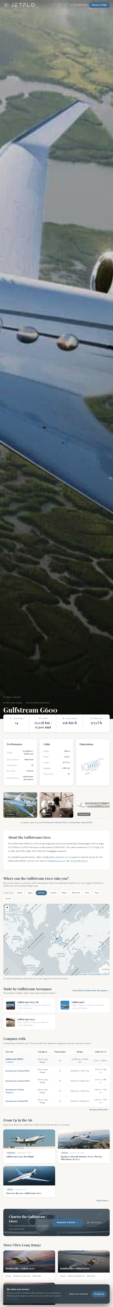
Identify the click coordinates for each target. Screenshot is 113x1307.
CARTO (106, 974)
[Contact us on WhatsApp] (65, 4)
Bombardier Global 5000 (55, 822)
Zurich (8, 898)
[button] (7, 907)
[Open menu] (6, 5)
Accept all (99, 1294)
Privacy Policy (12, 1299)
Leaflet (83, 974)
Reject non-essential (78, 1294)
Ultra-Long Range (12, 703)
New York (76, 893)
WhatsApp (95, 1222)
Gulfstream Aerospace (38, 703)
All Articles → (103, 1200)
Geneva (41, 893)
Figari (30, 893)
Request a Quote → (67, 1222)
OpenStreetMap (95, 974)
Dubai (19, 893)
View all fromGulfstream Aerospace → (91, 990)
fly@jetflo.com (55, 860)
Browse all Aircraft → (100, 1109)
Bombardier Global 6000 (81, 822)
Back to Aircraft (14, 697)
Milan (64, 893)
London (53, 893)
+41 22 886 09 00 (80, 5)
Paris (97, 893)
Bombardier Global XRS (17, 1101)
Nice (87, 893)
